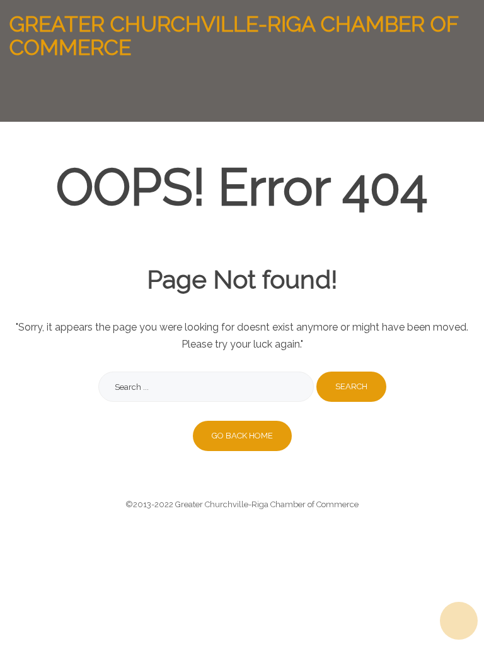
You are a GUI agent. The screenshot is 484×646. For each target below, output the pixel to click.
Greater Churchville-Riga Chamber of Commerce (233, 36)
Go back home (242, 435)
